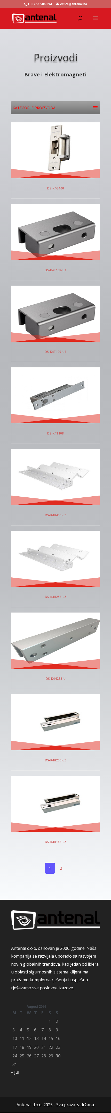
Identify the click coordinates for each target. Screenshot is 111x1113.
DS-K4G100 (55, 188)
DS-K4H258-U (56, 678)
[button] (34, 107)
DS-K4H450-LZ (55, 515)
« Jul (15, 1072)
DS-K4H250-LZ (55, 760)
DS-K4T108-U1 (55, 270)
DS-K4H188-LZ (55, 842)
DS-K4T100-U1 (55, 352)
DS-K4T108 (55, 433)
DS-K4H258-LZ (55, 597)
